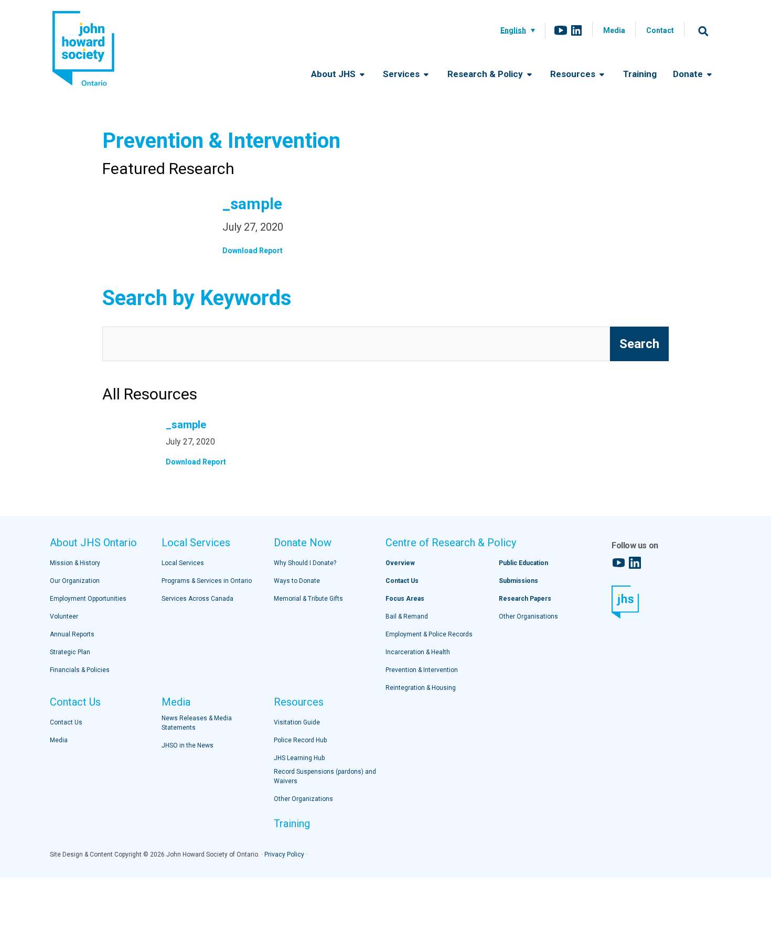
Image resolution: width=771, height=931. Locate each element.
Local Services (196, 542)
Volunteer (64, 616)
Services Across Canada (197, 598)
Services (402, 74)
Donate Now (302, 542)
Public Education (523, 563)
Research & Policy (486, 74)
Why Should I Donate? (305, 563)
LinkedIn (576, 30)
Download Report (252, 250)
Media (614, 30)
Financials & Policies (80, 670)
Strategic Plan (70, 652)
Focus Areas (404, 598)
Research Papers (525, 598)
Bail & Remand (406, 616)
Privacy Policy (284, 854)
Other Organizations (303, 799)
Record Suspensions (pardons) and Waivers (325, 776)
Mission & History (75, 563)
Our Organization (75, 580)
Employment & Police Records (429, 634)
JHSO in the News (187, 745)
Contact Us (75, 702)
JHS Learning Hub (299, 758)
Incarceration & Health (417, 652)
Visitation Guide (297, 722)
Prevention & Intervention (421, 670)
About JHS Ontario (93, 542)
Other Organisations (528, 616)
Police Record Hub (300, 740)
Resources (573, 74)
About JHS (334, 74)
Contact (660, 30)
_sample (252, 203)
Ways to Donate (297, 580)
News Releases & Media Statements (197, 723)
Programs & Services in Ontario (207, 580)
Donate (689, 74)
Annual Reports (72, 634)
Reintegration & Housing (420, 687)
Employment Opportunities (88, 598)
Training (640, 74)
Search (703, 31)
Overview (400, 563)
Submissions (518, 580)
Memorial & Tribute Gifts (308, 598)
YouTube (561, 30)
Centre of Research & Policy (450, 542)
